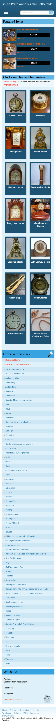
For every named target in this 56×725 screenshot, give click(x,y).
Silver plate (10, 598)
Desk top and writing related (17, 453)
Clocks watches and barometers (19, 444)
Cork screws (10, 448)
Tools (7, 650)
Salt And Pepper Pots (14, 567)
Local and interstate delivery (18, 364)
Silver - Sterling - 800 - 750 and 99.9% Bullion (24, 593)
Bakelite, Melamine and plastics (18, 400)
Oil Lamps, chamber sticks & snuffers (20, 536)
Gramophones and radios (16, 470)
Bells (7, 404)
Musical (8, 527)
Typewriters (10, 659)
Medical (8, 497)
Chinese (9, 440)
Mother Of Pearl (12, 523)
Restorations (25, 710)
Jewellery (9, 483)
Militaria (8, 510)
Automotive (10, 396)
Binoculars (9, 418)
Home (4, 710)
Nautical (8, 532)
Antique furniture (12, 378)
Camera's (9, 431)
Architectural (10, 387)
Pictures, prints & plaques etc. (17, 549)
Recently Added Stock (14, 369)
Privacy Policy (8, 716)
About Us (36, 710)
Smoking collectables (14, 606)
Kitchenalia (10, 488)
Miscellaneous (11, 514)
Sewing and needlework (15, 585)
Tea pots (9, 633)
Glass (7, 466)
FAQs (25, 713)
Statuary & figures (12, 620)
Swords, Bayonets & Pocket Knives (20, 624)
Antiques (13, 710)
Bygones (9, 426)
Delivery (17, 713)
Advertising (10, 382)
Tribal (7, 655)
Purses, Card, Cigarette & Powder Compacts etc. (25, 554)
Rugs (7, 563)
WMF (7, 664)
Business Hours (12, 360)
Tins (7, 642)
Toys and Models (12, 646)
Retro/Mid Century (13, 558)
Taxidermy (9, 628)
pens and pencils (12, 545)
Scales (8, 571)
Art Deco (9, 391)
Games (8, 462)
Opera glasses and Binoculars (18, 541)
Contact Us (34, 713)
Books (8, 413)
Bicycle (8, 409)
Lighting (8, 492)
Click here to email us (13, 700)
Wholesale (6, 713)
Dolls (7, 457)
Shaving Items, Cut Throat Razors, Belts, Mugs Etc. (26, 589)
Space (8, 611)
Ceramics (9, 435)
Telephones (10, 637)
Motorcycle (10, 519)
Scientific (9, 576)
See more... (21, 38)
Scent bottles (10, 580)
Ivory (7, 475)
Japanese (9, 479)
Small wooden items (14, 602)
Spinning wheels (12, 615)
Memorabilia (10, 501)
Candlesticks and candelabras (18, 422)
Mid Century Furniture (14, 374)
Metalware (9, 505)
